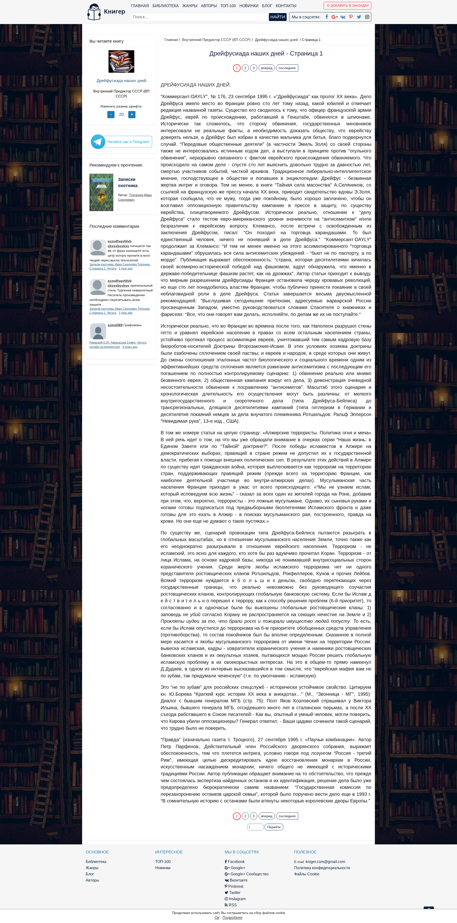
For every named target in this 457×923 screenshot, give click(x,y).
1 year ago (126, 268)
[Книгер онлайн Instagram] (367, 16)
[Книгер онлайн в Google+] (334, 16)
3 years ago (130, 347)
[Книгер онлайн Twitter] (359, 16)
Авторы (209, 6)
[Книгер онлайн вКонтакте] (342, 16)
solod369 (115, 325)
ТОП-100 (228, 6)
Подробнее (233, 918)
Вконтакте (238, 880)
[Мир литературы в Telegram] (121, 141)
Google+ (237, 868)
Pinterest (235, 886)
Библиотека (166, 6)
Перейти (274, 827)
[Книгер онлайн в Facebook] (326, 16)
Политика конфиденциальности (322, 868)
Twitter (234, 893)
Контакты (286, 6)
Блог (267, 6)
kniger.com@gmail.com (325, 862)
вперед (266, 68)
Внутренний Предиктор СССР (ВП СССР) (121, 93)
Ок (217, 918)
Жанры (189, 6)
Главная (140, 6)
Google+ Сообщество (249, 874)
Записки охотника (128, 182)
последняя (287, 68)
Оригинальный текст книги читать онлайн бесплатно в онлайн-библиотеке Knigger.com (257, 806)
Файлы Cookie (306, 874)
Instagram (237, 899)
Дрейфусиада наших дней (121, 80)
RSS (232, 905)
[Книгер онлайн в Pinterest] (350, 16)
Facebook (236, 862)
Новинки (248, 6)
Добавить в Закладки (349, 5)
